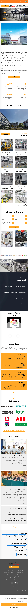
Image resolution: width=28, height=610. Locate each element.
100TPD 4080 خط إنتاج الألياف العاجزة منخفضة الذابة (15, 286)
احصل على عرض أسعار (5, 6)
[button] (18, 336)
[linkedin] (17, 583)
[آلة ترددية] (7, 196)
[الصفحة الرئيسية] (18, 5)
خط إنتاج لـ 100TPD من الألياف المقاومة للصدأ (17, 298)
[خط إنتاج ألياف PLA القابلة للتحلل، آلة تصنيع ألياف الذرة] (7, 179)
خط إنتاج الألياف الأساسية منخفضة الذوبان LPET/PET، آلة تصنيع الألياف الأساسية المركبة (7, 154)
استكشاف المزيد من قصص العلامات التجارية (15, 430)
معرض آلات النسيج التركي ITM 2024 (17, 455)
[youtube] (12, 583)
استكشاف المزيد (14, 76)
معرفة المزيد (14, 527)
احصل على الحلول (14, 227)
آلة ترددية (7, 204)
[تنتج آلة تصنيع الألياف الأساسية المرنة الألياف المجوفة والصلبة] (21, 196)
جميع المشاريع (5, 134)
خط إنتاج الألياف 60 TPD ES (20, 303)
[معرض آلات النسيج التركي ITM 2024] (14, 446)
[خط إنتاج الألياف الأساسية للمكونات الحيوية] (21, 179)
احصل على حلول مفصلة (15, 392)
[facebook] (15, 583)
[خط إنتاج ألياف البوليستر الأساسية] (7, 162)
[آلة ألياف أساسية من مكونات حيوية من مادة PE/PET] (21, 145)
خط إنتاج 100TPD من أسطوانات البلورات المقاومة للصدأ (15, 292)
